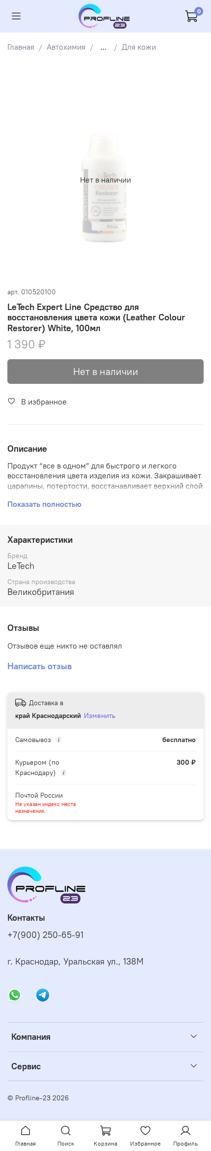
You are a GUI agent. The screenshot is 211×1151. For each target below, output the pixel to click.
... (103, 46)
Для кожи (139, 47)
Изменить (99, 715)
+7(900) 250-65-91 (45, 935)
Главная (20, 47)
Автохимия (66, 47)
